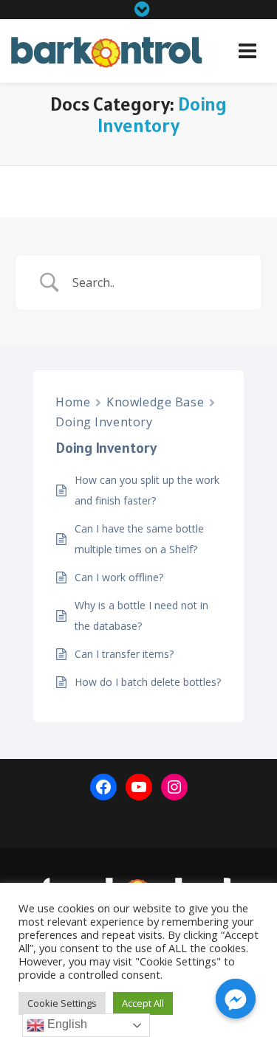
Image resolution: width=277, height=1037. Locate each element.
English (65, 1024)
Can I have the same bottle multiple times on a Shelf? (139, 538)
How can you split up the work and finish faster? (147, 490)
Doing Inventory (103, 422)
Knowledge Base (155, 402)
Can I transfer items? (124, 654)
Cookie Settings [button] (62, 1003)
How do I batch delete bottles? (148, 682)
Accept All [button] (143, 1003)
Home (72, 402)
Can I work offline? (119, 577)
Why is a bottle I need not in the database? (141, 615)
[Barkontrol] (106, 52)
